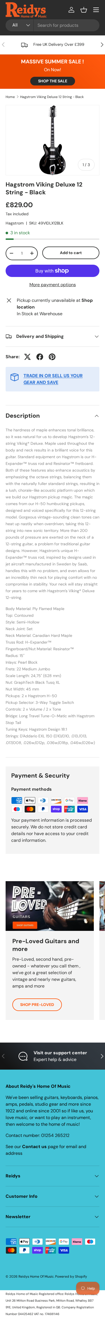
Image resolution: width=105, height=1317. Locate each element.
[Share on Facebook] (40, 357)
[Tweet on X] (27, 357)
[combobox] (52, 25)
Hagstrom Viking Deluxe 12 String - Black (52, 97)
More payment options (52, 285)
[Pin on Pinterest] (52, 357)
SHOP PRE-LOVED (37, 1004)
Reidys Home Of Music (36, 1276)
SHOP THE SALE (52, 80)
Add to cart (71, 252)
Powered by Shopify (71, 1276)
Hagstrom (15, 223)
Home (10, 97)
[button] (84, 10)
